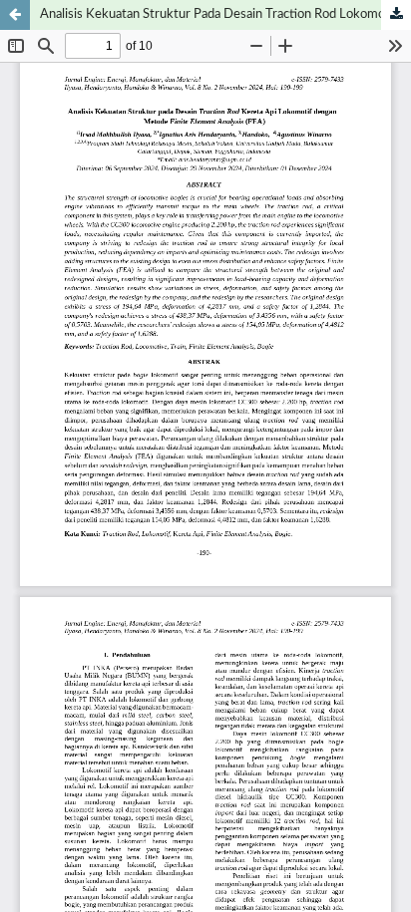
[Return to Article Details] (15, 15)
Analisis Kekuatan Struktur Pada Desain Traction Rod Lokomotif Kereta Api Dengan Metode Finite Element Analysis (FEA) (225, 14)
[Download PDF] (396, 15)
